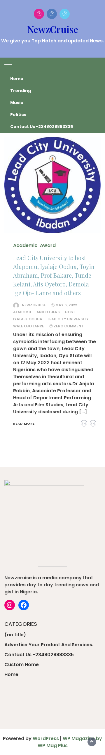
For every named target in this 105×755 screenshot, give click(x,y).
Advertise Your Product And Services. (48, 644)
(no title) (15, 634)
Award (48, 245)
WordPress (46, 738)
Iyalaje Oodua (27, 319)
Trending (20, 91)
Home (16, 79)
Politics (18, 115)
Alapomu (22, 312)
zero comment (68, 326)
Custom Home (21, 664)
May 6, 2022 (66, 305)
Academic (25, 245)
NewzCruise (52, 29)
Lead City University (68, 319)
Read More (24, 423)
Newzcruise (34, 305)
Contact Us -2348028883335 (41, 126)
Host (70, 312)
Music (16, 103)
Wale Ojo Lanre (28, 326)
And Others (48, 312)
